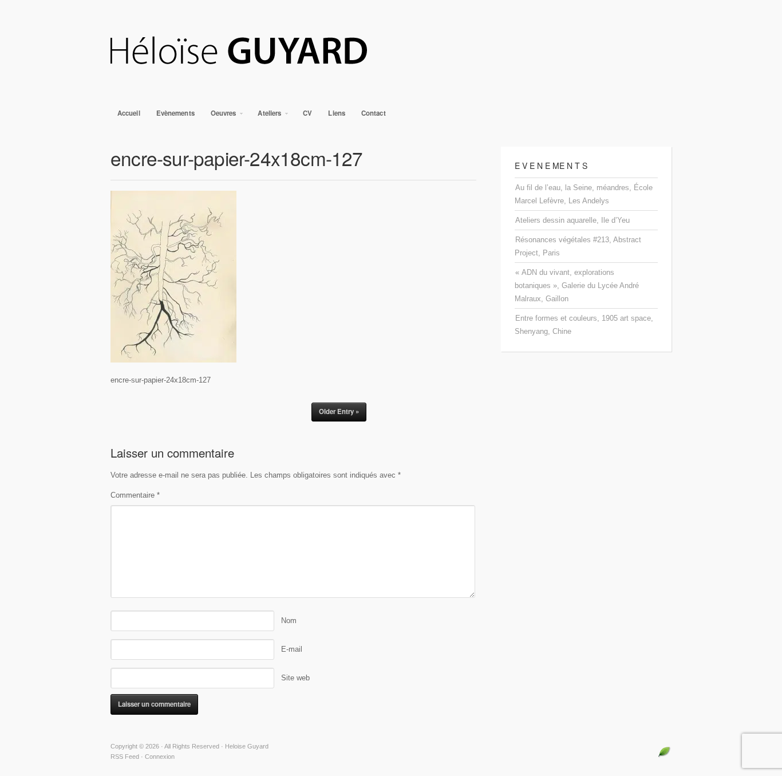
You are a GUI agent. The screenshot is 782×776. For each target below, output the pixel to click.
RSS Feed (124, 756)
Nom (289, 620)
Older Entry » (339, 411)
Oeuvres (220, 116)
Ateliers (266, 116)
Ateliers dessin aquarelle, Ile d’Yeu (572, 220)
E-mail (291, 649)
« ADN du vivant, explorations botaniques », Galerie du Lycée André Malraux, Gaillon (577, 285)
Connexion (160, 756)
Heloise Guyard (391, 51)
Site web (295, 677)
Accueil (128, 113)
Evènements (175, 113)
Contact (373, 113)
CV (307, 113)
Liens (336, 113)
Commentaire (135, 495)
